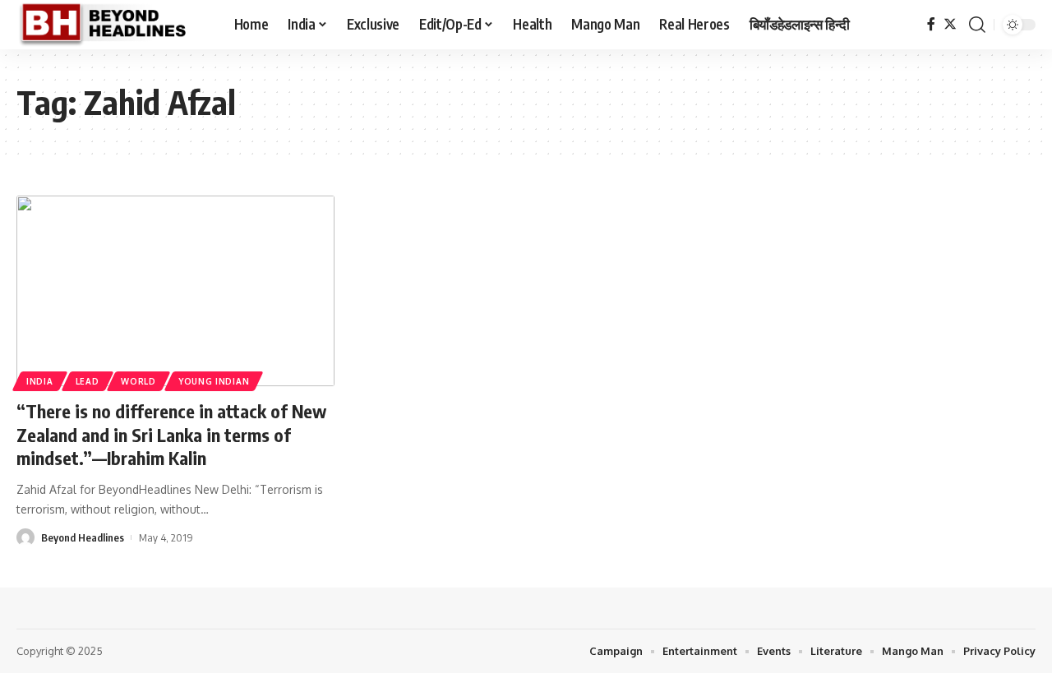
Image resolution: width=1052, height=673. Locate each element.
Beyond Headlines (82, 537)
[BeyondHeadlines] (112, 24)
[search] (977, 25)
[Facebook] (931, 24)
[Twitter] (950, 24)
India (39, 381)
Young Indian (213, 381)
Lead (87, 381)
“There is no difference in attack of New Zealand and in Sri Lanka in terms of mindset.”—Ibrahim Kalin (171, 434)
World (138, 381)
